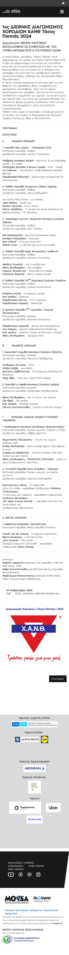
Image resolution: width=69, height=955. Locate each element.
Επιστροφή (58, 679)
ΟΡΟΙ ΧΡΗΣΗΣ (16, 869)
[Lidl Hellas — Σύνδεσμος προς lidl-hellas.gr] (40, 738)
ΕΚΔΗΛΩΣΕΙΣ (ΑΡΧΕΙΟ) (21, 862)
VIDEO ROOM (36, 866)
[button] (6, 940)
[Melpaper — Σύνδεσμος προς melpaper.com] (54, 738)
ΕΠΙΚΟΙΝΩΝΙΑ (15, 866)
